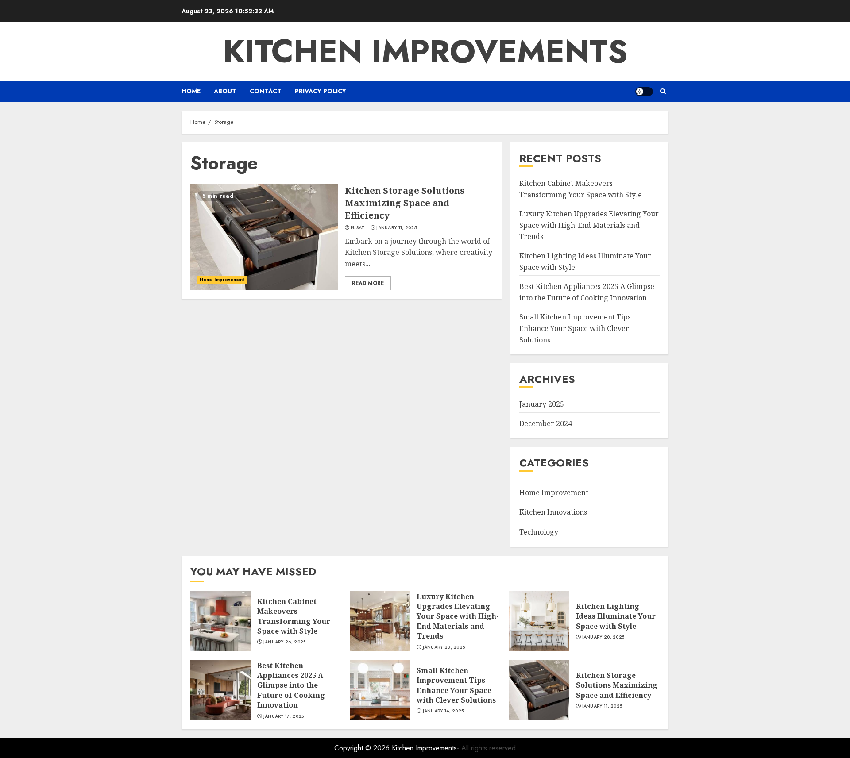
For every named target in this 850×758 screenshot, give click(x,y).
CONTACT (266, 91)
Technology (538, 532)
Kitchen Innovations (553, 512)
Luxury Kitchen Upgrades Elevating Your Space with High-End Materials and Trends (589, 225)
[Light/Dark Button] (644, 91)
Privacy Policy (320, 91)
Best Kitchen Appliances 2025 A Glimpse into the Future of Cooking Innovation (291, 685)
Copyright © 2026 (363, 748)
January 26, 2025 (284, 642)
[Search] (662, 91)
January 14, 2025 (443, 711)
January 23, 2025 (444, 647)
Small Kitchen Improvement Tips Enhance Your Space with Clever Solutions (575, 328)
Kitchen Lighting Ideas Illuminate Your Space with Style (616, 616)
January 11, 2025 (396, 228)
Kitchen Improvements (425, 51)
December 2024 (545, 423)
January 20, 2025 (603, 637)
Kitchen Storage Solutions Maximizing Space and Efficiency (404, 203)
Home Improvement (222, 279)
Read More (368, 283)
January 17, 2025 (283, 716)
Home (191, 91)
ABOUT (225, 91)
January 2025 (541, 404)
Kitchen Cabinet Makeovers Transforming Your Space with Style (293, 616)
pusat (358, 228)
